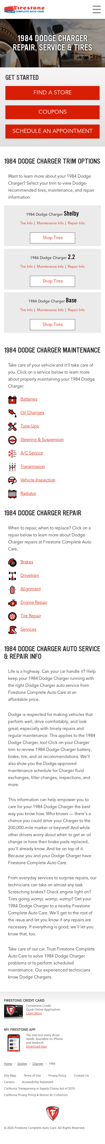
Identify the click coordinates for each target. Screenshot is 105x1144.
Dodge (22, 1064)
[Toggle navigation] (97, 9)
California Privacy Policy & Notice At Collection (36, 1095)
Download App (36, 1046)
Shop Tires (53, 238)
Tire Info (26, 223)
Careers (9, 1082)
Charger (37, 1064)
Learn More (34, 1013)
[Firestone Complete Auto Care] (24, 9)
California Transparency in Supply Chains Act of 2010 (39, 1088)
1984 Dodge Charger (52, 214)
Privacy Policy (57, 1075)
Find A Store (52, 93)
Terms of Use (32, 1075)
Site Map (10, 1075)
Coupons (52, 112)
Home (8, 1064)
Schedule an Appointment (52, 131)
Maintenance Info (50, 223)
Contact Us (81, 1075)
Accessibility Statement (37, 1082)
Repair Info (76, 223)
